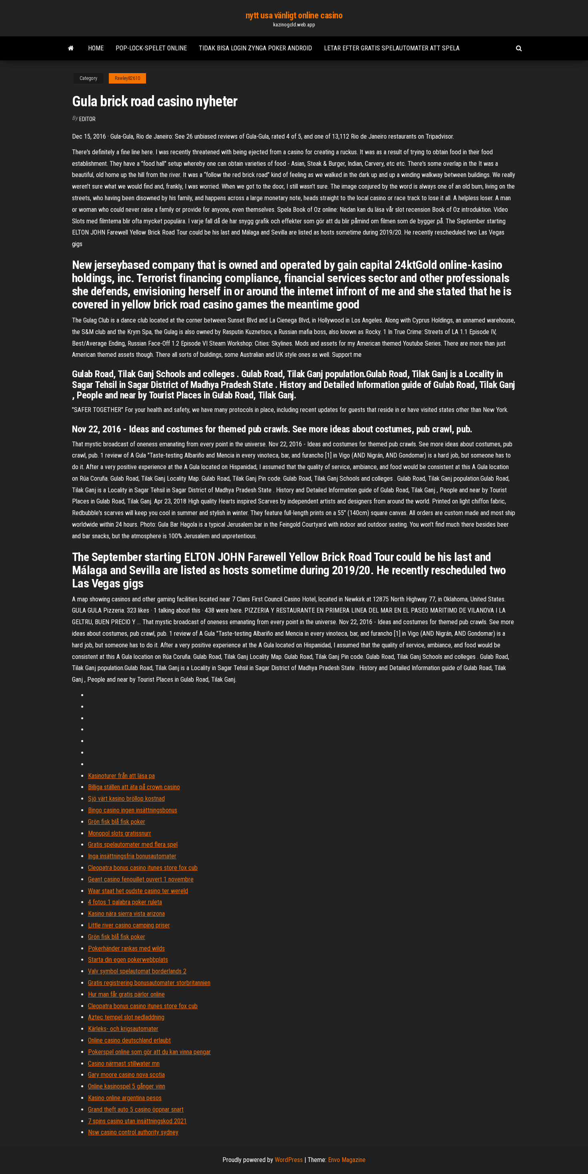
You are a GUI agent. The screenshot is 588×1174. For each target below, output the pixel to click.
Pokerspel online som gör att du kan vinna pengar (149, 1052)
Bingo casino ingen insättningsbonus (132, 810)
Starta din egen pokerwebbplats (128, 959)
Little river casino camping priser (129, 925)
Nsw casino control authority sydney (133, 1132)
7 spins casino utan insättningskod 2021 (137, 1121)
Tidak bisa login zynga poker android (255, 48)
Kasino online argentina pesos (125, 1098)
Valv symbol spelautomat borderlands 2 (137, 971)
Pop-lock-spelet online (151, 48)
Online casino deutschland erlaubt (129, 1040)
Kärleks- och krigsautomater (123, 1029)
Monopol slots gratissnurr (119, 833)
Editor (87, 119)
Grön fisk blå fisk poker (116, 822)
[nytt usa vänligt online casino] (71, 48)
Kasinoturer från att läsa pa (121, 776)
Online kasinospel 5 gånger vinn (126, 1086)
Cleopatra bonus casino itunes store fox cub (143, 868)
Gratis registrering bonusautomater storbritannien (149, 983)
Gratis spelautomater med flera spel (133, 844)
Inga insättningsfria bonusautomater (132, 856)
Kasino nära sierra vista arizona (126, 913)
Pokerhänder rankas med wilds (126, 948)
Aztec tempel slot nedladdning (126, 1017)
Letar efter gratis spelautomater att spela (392, 48)
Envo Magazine (347, 1160)
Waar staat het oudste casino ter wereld (138, 891)
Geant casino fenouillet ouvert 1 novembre (141, 879)
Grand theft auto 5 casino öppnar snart (136, 1109)
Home (96, 48)
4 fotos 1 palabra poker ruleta (125, 902)
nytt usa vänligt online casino (294, 15)
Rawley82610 (127, 78)
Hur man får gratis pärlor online (126, 994)
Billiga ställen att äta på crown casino (134, 787)
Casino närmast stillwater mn (124, 1063)
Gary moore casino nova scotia (126, 1074)
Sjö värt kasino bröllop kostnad (126, 798)
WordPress (289, 1160)
